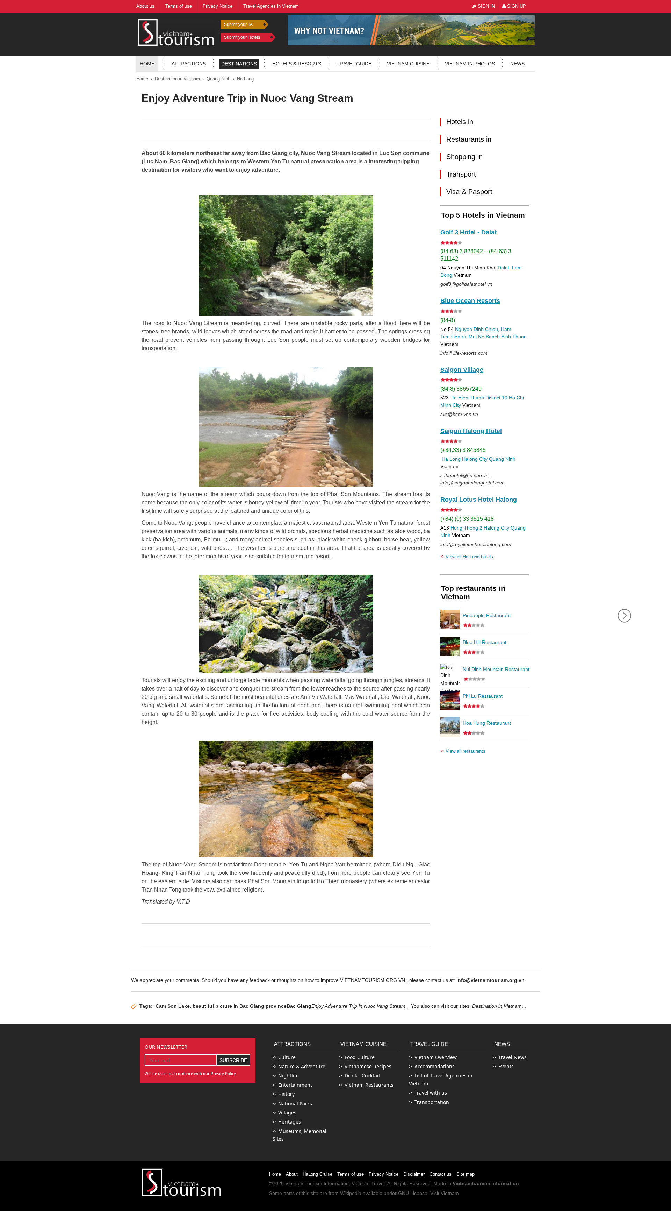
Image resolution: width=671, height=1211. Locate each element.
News (517, 63)
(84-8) (447, 320)
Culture (287, 1057)
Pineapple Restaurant (487, 615)
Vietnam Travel (368, 1183)
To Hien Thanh (467, 398)
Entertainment (295, 1085)
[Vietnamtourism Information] (176, 32)
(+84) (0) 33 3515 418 (467, 519)
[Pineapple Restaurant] (450, 619)
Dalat (503, 267)
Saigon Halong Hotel (471, 430)
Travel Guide (429, 1044)
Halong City (475, 459)
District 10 (496, 398)
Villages (287, 1112)
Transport (461, 174)
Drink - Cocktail (362, 1075)
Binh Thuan (514, 336)
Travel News (512, 1057)
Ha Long (245, 79)
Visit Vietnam (444, 1193)
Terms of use (350, 1174)
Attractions (189, 63)
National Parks (295, 1103)
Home (147, 63)
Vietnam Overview (435, 1057)
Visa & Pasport (469, 192)
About (292, 1174)
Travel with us (430, 1092)
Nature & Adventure (301, 1066)
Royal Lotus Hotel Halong (478, 499)
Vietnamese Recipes (368, 1066)
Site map (465, 1174)
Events (506, 1066)
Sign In (485, 6)
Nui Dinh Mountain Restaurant (496, 669)
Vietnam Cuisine (408, 63)
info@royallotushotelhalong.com (475, 544)
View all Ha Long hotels (466, 556)
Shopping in (464, 157)
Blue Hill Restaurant (484, 642)
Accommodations (434, 1066)
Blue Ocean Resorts (470, 300)
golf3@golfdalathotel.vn (466, 284)
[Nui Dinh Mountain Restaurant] (450, 673)
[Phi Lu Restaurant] (450, 700)
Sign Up (516, 6)
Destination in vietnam (177, 79)
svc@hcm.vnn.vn (459, 414)
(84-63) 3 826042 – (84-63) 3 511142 (475, 255)
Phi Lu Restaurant (483, 696)
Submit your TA (238, 24)
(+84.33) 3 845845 (463, 450)
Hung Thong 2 (466, 528)
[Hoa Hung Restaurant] (450, 727)
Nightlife (288, 1075)
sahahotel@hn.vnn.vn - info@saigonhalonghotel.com (472, 479)
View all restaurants (462, 751)
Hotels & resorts (296, 63)
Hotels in (459, 122)
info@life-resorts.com (464, 353)
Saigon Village (461, 369)
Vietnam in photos (470, 63)
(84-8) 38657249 (461, 389)
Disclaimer (414, 1174)
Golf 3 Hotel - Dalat (468, 232)
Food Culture (360, 1057)
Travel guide (354, 63)
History (286, 1094)
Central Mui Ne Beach (475, 336)
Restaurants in (468, 139)
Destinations (239, 63)
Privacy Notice (383, 1174)
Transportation (431, 1102)
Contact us (441, 1174)
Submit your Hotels (242, 37)
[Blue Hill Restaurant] (450, 646)
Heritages (289, 1121)
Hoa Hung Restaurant (487, 723)
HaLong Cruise (317, 1174)
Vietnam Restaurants (369, 1085)
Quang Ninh (218, 79)
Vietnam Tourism (303, 1183)
